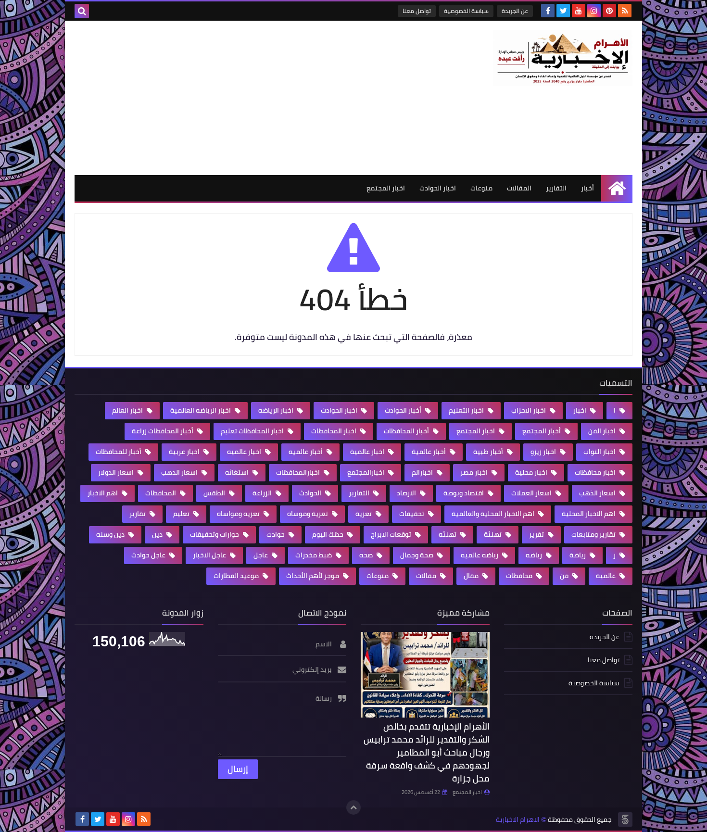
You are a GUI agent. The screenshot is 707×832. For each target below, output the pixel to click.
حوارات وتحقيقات (215, 534)
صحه (366, 555)
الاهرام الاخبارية (518, 820)
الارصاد (407, 493)
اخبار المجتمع (385, 188)
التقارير (556, 188)
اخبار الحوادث (437, 188)
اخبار (580, 410)
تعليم (182, 513)
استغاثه (237, 472)
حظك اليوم (328, 534)
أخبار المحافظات (407, 431)
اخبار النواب (600, 451)
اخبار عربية (185, 451)
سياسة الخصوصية (466, 10)
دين (158, 534)
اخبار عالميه (245, 451)
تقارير (138, 513)
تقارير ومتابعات (594, 534)
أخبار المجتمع (542, 431)
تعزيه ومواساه (239, 513)
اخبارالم (423, 472)
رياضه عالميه (480, 555)
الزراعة (262, 493)
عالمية (606, 575)
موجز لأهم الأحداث (313, 575)
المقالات (519, 188)
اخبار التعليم (467, 410)
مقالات (427, 575)
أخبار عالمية (429, 451)
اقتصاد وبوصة (464, 493)
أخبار (587, 188)
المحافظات (161, 493)
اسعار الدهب (180, 472)
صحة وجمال (417, 555)
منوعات (481, 188)
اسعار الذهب (598, 493)
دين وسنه (111, 534)
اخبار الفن (602, 431)
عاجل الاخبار (210, 555)
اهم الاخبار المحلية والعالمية (494, 513)
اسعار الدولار (116, 472)
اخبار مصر (474, 472)
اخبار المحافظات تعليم (253, 431)
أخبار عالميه (306, 451)
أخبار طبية (489, 451)
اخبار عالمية (368, 451)
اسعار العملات (532, 493)
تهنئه (448, 534)
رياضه (534, 555)
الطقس (215, 493)
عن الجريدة (515, 10)
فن (565, 575)
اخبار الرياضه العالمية (201, 410)
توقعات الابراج (392, 534)
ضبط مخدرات (314, 555)
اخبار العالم (128, 410)
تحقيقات (412, 513)
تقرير (537, 534)
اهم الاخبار (103, 493)
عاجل (261, 555)
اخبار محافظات (596, 472)
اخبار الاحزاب (529, 410)
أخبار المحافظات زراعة (163, 431)
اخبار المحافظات (334, 431)
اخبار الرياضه (276, 410)
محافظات (520, 575)
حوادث (276, 534)
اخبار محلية (532, 472)
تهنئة (493, 534)
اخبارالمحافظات (298, 472)
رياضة (578, 555)
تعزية (364, 513)
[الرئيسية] (616, 188)
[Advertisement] (250, 97)
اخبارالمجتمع (366, 472)
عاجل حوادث (149, 555)
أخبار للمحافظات (119, 451)
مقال (472, 575)
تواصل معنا (417, 10)
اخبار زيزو (543, 451)
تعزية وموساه (308, 513)
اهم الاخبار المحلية (589, 513)
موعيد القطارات (237, 575)
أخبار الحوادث (404, 410)
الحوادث (311, 493)
